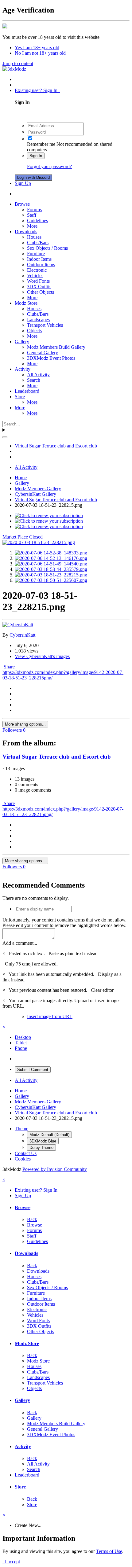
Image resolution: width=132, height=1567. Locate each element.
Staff (31, 215)
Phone (21, 1048)
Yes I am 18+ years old (37, 47)
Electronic (37, 270)
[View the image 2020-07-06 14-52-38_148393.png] (51, 552)
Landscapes (38, 319)
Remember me (41, 144)
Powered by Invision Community (54, 1169)
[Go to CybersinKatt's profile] (17, 624)
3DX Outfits (39, 286)
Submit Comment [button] (32, 1069)
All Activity (38, 374)
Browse (22, 204)
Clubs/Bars (38, 242)
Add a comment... (19, 943)
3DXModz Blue (42, 1141)
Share (8, 666)
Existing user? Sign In (37, 90)
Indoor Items (39, 259)
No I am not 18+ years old (40, 53)
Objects (34, 330)
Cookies (23, 1158)
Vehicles (35, 275)
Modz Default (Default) (49, 1134)
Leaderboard (27, 391)
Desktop (23, 1037)
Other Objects (40, 292)
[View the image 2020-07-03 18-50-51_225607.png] (51, 580)
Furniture (36, 253)
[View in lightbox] (38, 542)
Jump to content (17, 63)
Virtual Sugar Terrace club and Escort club (56, 756)
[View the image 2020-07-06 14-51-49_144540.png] (51, 563)
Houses (34, 237)
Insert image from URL (49, 1016)
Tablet (21, 1042)
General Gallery (42, 352)
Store (20, 396)
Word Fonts (38, 281)
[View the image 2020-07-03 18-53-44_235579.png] (51, 569)
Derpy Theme (41, 1147)
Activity (22, 369)
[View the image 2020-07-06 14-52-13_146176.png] (51, 558)
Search (33, 380)
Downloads (26, 231)
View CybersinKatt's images (42, 656)
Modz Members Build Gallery (56, 347)
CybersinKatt (22, 635)
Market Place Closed (22, 536)
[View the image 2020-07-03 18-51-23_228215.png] (51, 574)
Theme (21, 1128)
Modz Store (26, 303)
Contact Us (26, 1153)
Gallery (22, 341)
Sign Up (23, 183)
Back (32, 1219)
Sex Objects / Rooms (47, 248)
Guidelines (37, 220)
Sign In (35, 155)
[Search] (4, 437)
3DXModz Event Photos (51, 358)
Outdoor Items (41, 264)
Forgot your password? (49, 166)
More (32, 226)
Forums (34, 209)
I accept (11, 1561)
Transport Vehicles (45, 325)
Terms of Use (109, 1551)
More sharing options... (25, 724)
